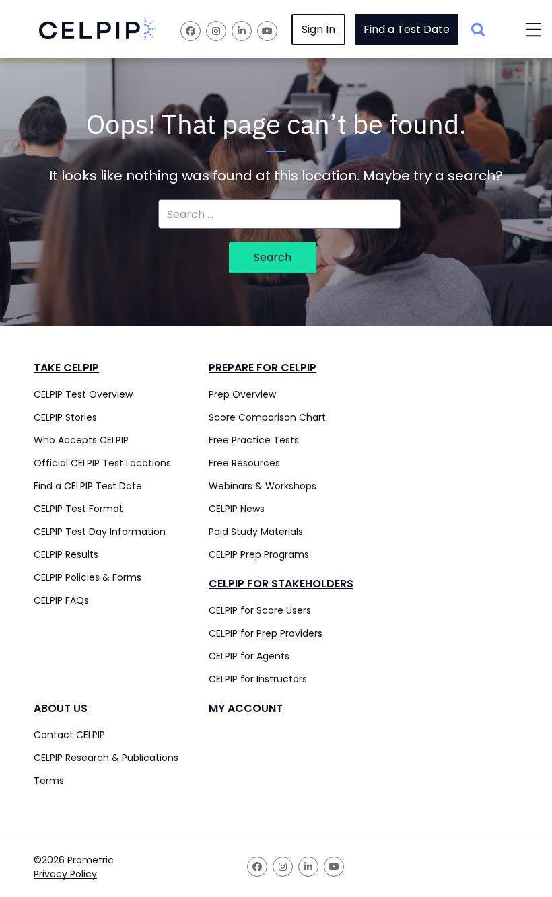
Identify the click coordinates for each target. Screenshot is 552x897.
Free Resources (244, 463)
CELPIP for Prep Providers (265, 633)
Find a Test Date (407, 29)
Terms (49, 780)
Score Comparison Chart (267, 417)
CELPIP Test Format (78, 508)
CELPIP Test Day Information (100, 531)
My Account (246, 708)
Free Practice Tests (254, 440)
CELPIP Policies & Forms (87, 577)
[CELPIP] (98, 30)
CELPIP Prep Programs (259, 554)
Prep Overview (242, 394)
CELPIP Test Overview (83, 394)
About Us (61, 708)
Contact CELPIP (69, 735)
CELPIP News (237, 508)
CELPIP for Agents (249, 656)
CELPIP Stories (65, 417)
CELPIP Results (66, 554)
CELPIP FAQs (61, 600)
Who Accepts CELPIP (81, 440)
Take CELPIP (66, 367)
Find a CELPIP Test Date (88, 486)
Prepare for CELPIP (262, 367)
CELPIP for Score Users (260, 610)
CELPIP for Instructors (258, 679)
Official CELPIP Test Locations (102, 463)
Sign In (318, 29)
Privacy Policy (65, 874)
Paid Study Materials (256, 531)
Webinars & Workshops (262, 486)
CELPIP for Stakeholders (281, 583)
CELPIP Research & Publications (106, 757)
